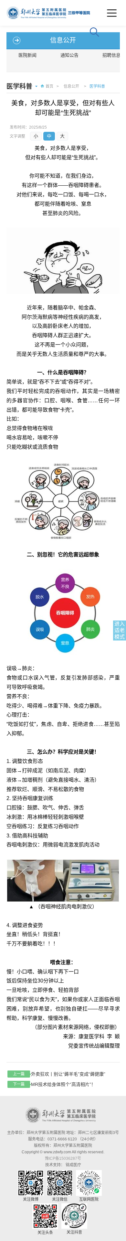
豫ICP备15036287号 (63, 1158)
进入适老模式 (119, 630)
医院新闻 (27, 55)
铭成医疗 (73, 1165)
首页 (49, 86)
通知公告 (69, 55)
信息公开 (71, 86)
